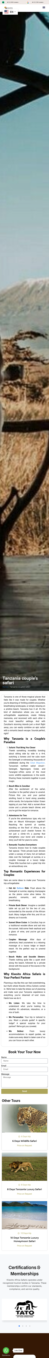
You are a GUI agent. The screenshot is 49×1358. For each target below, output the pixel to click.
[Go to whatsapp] (6, 1350)
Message (5, 1074)
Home (5, 687)
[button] (44, 7)
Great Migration (37, 763)
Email (3, 1066)
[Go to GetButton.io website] (6, 1355)
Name (4, 1057)
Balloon (20, 888)
